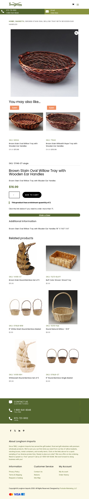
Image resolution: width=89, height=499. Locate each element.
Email (53, 10)
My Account (63, 472)
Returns (37, 475)
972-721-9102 (21, 418)
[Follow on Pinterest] (23, 430)
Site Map (37, 478)
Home (11, 21)
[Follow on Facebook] (10, 430)
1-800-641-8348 (22, 409)
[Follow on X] (15, 430)
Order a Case (44, 215)
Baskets (20, 21)
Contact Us (21, 401)
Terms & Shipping (15, 475)
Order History (64, 475)
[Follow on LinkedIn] (19, 430)
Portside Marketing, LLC (68, 488)
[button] (76, 33)
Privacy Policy (14, 472)
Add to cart (32, 195)
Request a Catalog (16, 478)
